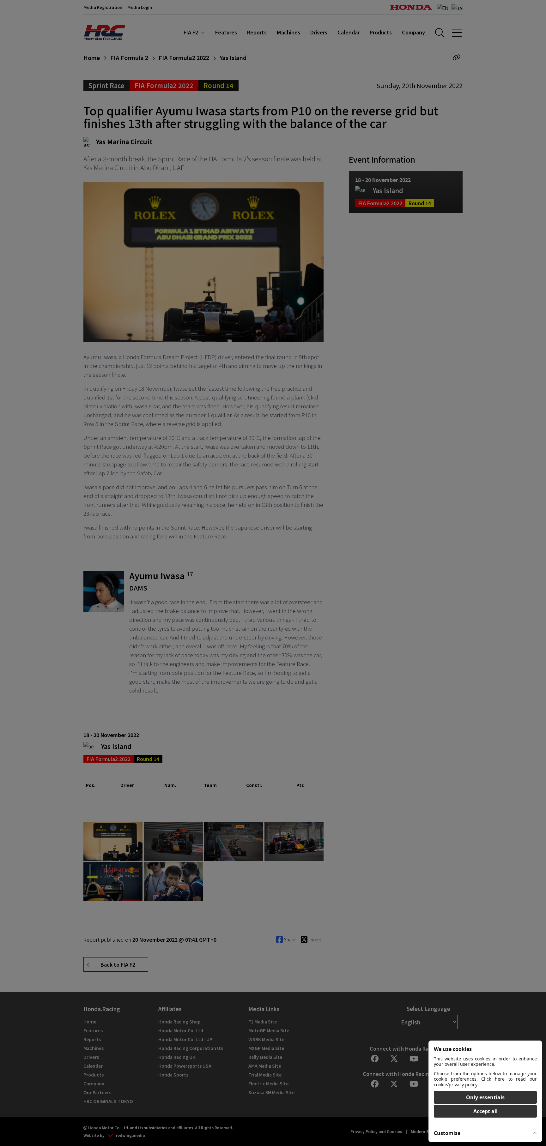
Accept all (485, 1111)
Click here (493, 1079)
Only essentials (485, 1097)
